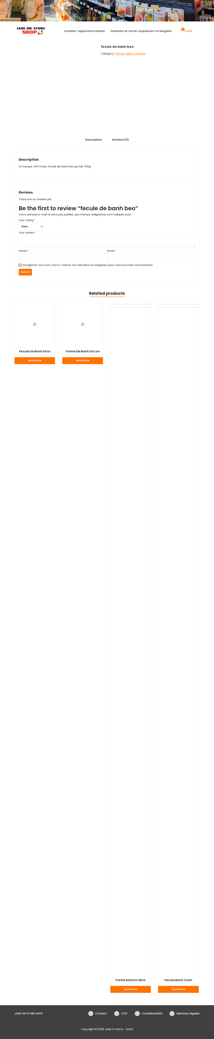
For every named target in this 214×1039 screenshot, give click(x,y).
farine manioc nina (130, 980)
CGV (124, 1013)
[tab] (93, 140)
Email (111, 251)
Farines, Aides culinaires (130, 54)
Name (24, 251)
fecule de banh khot (34, 351)
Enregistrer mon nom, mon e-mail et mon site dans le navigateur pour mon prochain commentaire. (88, 265)
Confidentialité (152, 1013)
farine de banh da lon (83, 351)
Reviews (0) (120, 140)
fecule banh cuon (178, 980)
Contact (101, 1013)
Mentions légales (188, 1013)
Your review (27, 233)
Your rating (27, 220)
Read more (34, 360)
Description (93, 140)
